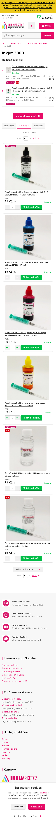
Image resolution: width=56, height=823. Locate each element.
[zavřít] (52, 3)
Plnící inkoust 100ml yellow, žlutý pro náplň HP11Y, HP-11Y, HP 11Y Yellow (25, 404)
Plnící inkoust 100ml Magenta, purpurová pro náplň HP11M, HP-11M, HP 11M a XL (25, 334)
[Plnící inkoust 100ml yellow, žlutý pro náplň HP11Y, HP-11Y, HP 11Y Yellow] (28, 378)
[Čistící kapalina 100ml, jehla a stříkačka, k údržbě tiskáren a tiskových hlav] (28, 518)
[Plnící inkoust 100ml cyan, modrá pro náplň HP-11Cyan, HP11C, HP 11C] (28, 237)
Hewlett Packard (16, 43)
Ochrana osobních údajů (13, 675)
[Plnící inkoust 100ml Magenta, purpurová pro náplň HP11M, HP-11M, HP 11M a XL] (28, 307)
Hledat (47, 35)
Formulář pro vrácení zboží (14, 681)
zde (40, 816)
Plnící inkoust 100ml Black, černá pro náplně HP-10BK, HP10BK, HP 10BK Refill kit (32, 89)
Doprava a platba (10, 665)
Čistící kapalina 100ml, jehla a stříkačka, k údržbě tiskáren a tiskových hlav (27, 544)
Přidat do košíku (31, 207)
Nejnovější (9, 125)
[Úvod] (13, 26)
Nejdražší (38, 125)
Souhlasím (36, 806)
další (34, 138)
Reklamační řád (9, 678)
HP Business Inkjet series (37, 43)
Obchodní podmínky (11, 671)
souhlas (43, 793)
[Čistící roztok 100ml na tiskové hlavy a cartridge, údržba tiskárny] (28, 448)
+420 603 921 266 (10, 15)
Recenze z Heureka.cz (12, 668)
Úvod (4, 43)
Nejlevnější (24, 125)
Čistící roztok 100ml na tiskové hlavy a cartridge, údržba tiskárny (29, 68)
